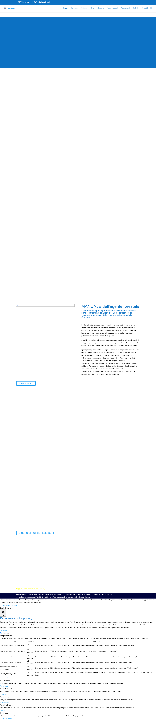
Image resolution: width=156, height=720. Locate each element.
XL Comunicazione (105, 594)
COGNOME (20, 561)
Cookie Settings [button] (5, 605)
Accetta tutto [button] (16, 605)
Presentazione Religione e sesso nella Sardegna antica (51, 426)
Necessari (6, 633)
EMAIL (18, 566)
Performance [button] (4, 686)
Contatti (144, 8)
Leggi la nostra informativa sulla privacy (30, 589)
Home (65, 8)
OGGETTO (20, 570)
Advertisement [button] (5, 702)
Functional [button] (4, 678)
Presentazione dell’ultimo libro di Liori (40, 469)
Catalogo (84, 8)
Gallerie (136, 8)
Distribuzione (96, 8)
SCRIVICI (19, 577)
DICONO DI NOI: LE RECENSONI (36, 533)
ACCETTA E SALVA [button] (7, 718)
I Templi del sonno (28, 511)
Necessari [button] (3, 630)
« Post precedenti (22, 524)
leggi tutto (19, 521)
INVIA (22, 581)
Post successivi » (133, 524)
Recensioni (125, 8)
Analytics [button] (3, 694)
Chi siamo (74, 8)
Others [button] (2, 710)
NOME (18, 557)
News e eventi (112, 8)
